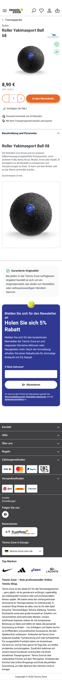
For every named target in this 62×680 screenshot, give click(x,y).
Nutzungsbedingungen (15, 397)
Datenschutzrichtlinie (14, 399)
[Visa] (7, 469)
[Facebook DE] (5, 514)
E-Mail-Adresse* (14, 366)
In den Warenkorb (43, 98)
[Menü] (4, 10)
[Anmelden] (49, 10)
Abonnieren (33, 384)
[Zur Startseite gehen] (16, 10)
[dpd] (7, 489)
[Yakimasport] (53, 35)
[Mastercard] (19, 469)
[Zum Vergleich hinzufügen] (56, 52)
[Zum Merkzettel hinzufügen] (56, 44)
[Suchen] (33, 10)
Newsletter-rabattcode (36, 397)
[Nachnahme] (44, 469)
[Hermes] (31, 489)
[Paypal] (31, 469)
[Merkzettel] (41, 10)
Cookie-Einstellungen (5, 499)
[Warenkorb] (57, 10)
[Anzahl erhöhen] (21, 98)
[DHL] (19, 489)
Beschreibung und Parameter (19, 133)
